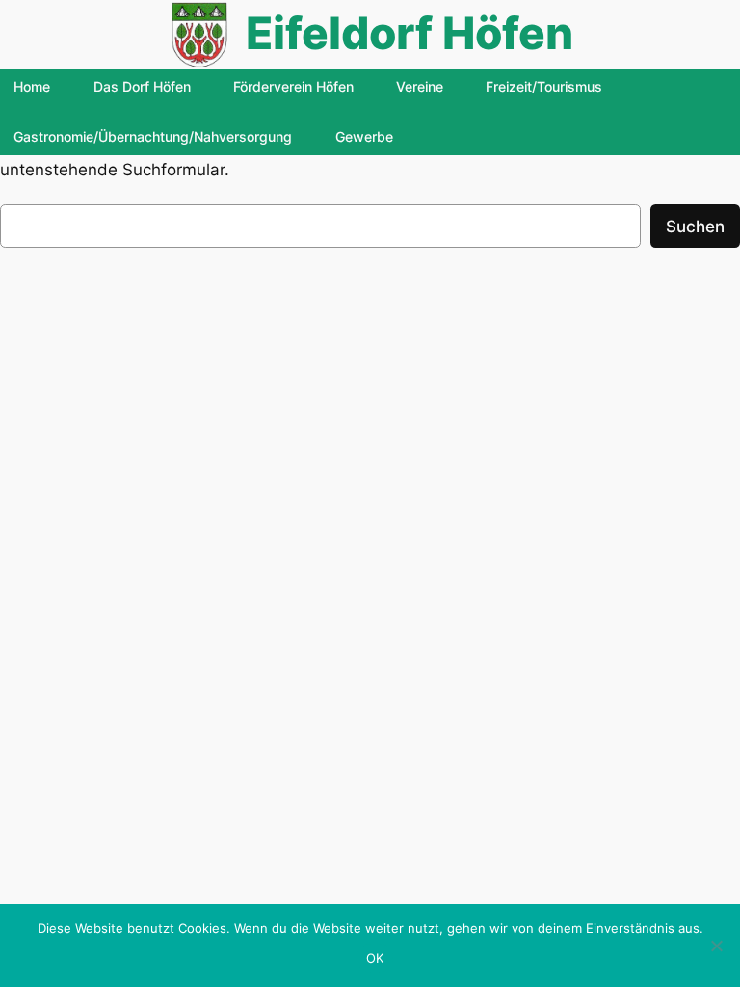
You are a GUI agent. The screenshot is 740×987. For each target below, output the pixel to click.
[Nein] (716, 945)
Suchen (695, 226)
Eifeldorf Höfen (409, 33)
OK (375, 958)
